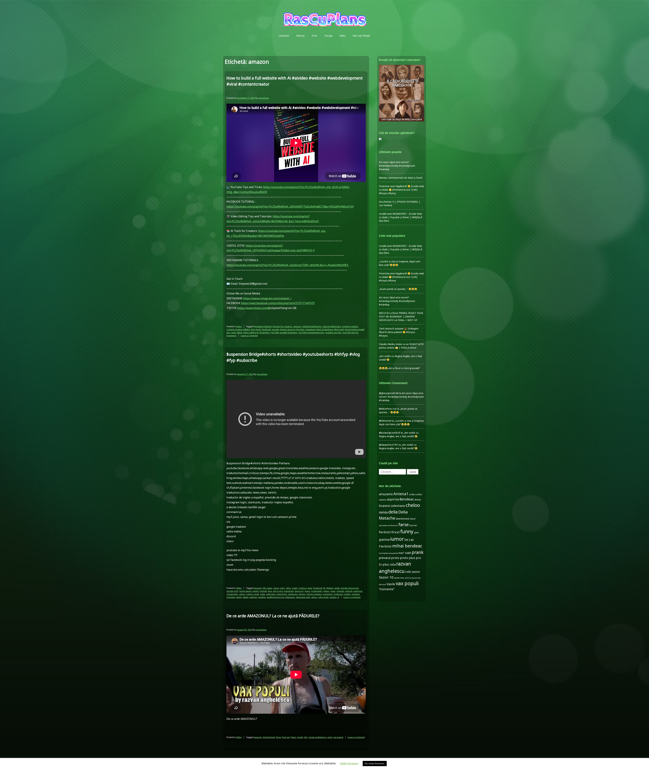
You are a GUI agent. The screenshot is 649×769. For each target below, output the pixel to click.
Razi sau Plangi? (361, 35)
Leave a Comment (249, 335)
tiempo (302, 594)
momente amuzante (388, 553)
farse (278, 737)
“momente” (386, 589)
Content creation (350, 326)
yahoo (314, 597)
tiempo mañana (314, 594)
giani (416, 532)
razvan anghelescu (317, 737)
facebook (266, 329)
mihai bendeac (407, 546)
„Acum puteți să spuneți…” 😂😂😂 (398, 289)
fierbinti (385, 532)
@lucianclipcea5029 (389, 432)
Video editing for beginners (256, 332)
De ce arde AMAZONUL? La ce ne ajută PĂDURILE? (272, 615)
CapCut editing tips (331, 326)
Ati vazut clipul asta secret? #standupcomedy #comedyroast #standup (397, 165)
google (275, 329)
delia (393, 512)
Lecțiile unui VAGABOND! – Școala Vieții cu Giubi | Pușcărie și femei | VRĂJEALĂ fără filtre (400, 217)
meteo (326, 591)
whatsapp (290, 597)
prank (300, 737)
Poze (314, 35)
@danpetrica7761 (388, 444)
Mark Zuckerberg (324, 329)
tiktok (239, 332)
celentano (398, 506)
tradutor (356, 594)
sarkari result (252, 594)
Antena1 (400, 493)
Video (343, 35)
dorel (412, 518)
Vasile (391, 584)
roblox (242, 594)
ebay (309, 588)
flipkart (329, 588)
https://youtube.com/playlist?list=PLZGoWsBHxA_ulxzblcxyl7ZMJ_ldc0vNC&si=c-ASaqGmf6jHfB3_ (287, 265)
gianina (384, 539)
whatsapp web (303, 597)
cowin (294, 588)
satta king (270, 594)
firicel (395, 532)
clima (288, 588)
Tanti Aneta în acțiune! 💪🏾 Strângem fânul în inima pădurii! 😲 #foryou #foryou (398, 332)
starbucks (293, 594)
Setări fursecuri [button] (349, 763)
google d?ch (232, 591)
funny (293, 737)
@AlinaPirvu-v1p (387, 408)
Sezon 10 (386, 577)
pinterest (357, 591)
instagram (310, 329)
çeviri (282, 588)
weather (262, 597)
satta (262, 594)
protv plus (407, 558)
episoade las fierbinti (388, 525)
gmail (337, 588)
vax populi (338, 737)
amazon (297, 326)
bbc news (267, 588)
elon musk (256, 329)
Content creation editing (238, 329)
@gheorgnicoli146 (389, 393)
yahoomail (323, 597)
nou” (401, 553)
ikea (270, 591)
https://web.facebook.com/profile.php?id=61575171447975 (278, 303)
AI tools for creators (282, 326)
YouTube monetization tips (311, 332)
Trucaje (328, 35)
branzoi (384, 506)
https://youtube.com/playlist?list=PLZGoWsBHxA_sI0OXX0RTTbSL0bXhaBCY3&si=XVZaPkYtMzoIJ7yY (290, 206)
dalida (383, 512)
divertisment (269, 737)
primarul (384, 558)
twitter (245, 597)
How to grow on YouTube (292, 329)
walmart (253, 597)
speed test (282, 594)
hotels (256, 591)
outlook (348, 591)
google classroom (350, 588)
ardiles (412, 494)
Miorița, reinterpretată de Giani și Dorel (400, 177)
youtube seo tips (333, 332)
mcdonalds (316, 591)
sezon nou (399, 577)
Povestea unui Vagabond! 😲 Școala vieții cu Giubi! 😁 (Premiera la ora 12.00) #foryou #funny (401, 190)
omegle (340, 591)
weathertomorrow (275, 597)
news (332, 591)
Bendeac (407, 499)
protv (395, 558)
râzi (305, 737)
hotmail (263, 591)
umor (329, 737)
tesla (233, 332)
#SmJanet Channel (262, 326)
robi (408, 572)
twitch (239, 597)
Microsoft (339, 329)
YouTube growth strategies (284, 332)
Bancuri (300, 35)
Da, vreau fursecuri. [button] (375, 763)
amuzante (386, 494)
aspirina (393, 499)
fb (324, 588)
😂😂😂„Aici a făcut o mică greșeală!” (399, 368)
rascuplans (263, 98)
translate (230, 597)
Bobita (418, 499)
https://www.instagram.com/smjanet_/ (267, 298)
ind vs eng (278, 591)
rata (393, 564)
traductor (338, 594)
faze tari (286, 737)
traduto (347, 594)
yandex (332, 597)
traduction (328, 594)
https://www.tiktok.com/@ (253, 308)
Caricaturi (284, 35)
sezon (416, 572)
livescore (299, 591)
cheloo (413, 505)
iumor (397, 538)
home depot (245, 591)
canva (276, 588)
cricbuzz (302, 588)
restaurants (232, 594)
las (406, 540)
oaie (408, 553)
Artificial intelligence (311, 326)
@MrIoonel (385, 420)
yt (338, 597)
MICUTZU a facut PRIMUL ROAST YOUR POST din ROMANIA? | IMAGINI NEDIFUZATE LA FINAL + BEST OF (401, 316)
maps (307, 591)
